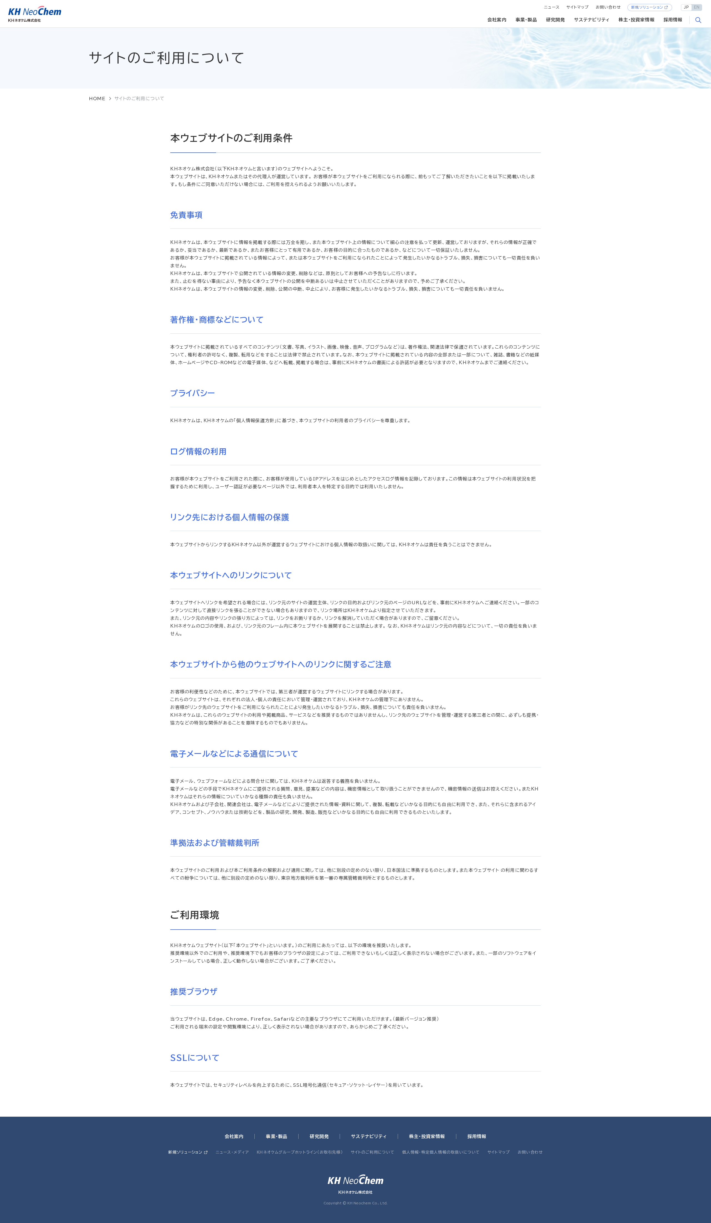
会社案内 (497, 19)
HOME (97, 98)
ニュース (552, 7)
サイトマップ (577, 7)
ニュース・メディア (232, 1152)
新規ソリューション (647, 7)
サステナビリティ (592, 19)
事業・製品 (526, 19)
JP (686, 7)
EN (696, 7)
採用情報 (673, 19)
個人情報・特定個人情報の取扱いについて (441, 1152)
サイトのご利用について (372, 1152)
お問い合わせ (608, 7)
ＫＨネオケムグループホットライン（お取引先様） (300, 1152)
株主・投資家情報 (637, 19)
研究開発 (555, 19)
